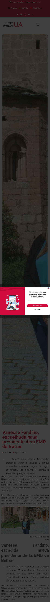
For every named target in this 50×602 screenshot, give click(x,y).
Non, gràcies (37, 309)
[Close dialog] (48, 288)
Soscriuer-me (37, 305)
